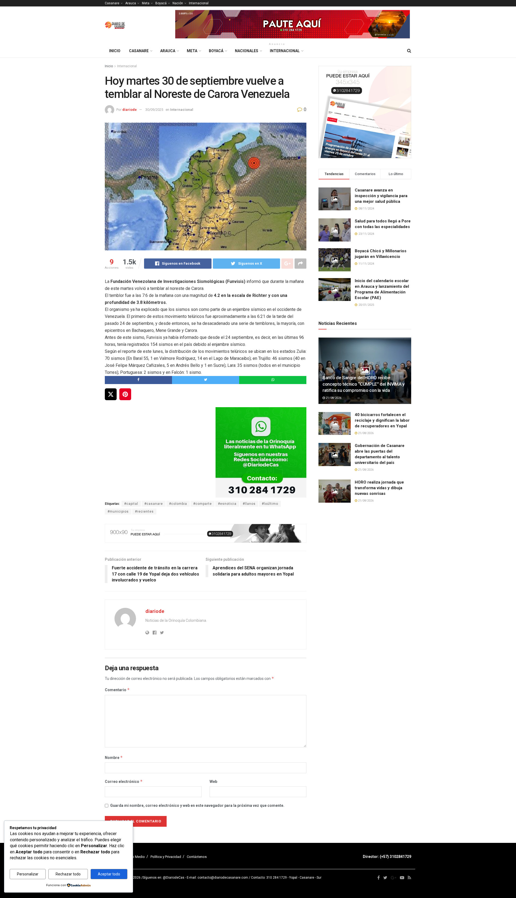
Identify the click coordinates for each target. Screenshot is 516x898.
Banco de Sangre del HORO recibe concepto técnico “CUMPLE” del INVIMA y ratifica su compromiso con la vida (363, 384)
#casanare (153, 504)
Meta (145, 3)
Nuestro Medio (133, 857)
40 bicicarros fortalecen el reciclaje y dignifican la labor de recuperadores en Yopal (382, 420)
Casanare (112, 3)
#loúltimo (270, 504)
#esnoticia (227, 504)
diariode (129, 110)
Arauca (130, 3)
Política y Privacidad (165, 857)
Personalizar (27, 874)
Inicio (114, 51)
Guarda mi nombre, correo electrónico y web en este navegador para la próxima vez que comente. (197, 805)
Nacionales (246, 51)
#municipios (118, 511)
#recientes (144, 511)
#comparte (202, 504)
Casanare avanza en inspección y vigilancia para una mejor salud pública (381, 196)
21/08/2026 (333, 398)
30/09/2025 (154, 110)
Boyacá (161, 3)
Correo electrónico (124, 781)
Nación (178, 3)
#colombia (178, 504)
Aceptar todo (109, 874)
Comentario (117, 689)
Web (213, 781)
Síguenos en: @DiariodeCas (163, 877)
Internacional (199, 3)
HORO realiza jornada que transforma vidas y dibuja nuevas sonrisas (379, 488)
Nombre (114, 757)
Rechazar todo (68, 874)
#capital (131, 504)
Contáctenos (197, 857)
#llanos (249, 504)
